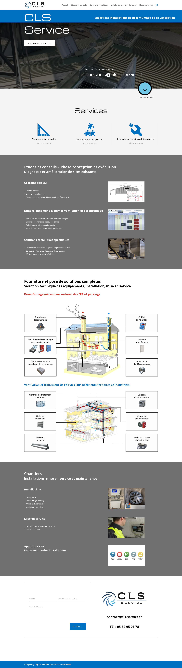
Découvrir (135, 143)
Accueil (65, 5)
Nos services (144, 96)
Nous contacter (146, 5)
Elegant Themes (42, 664)
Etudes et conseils (79, 5)
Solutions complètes (99, 5)
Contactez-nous (39, 43)
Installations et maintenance (123, 5)
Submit (78, 626)
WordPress (66, 664)
